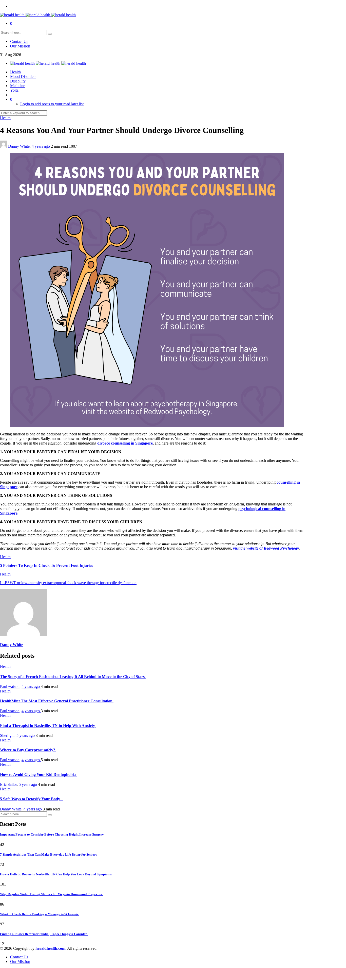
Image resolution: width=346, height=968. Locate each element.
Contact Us (19, 41)
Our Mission (20, 46)
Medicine (17, 85)
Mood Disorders (23, 76)
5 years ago (26, 735)
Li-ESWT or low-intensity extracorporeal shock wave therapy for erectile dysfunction (68, 583)
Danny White (19, 146)
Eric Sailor (8, 784)
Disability (18, 81)
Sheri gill (7, 735)
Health (15, 72)
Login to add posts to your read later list (52, 104)
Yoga (14, 90)
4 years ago (41, 146)
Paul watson (10, 686)
